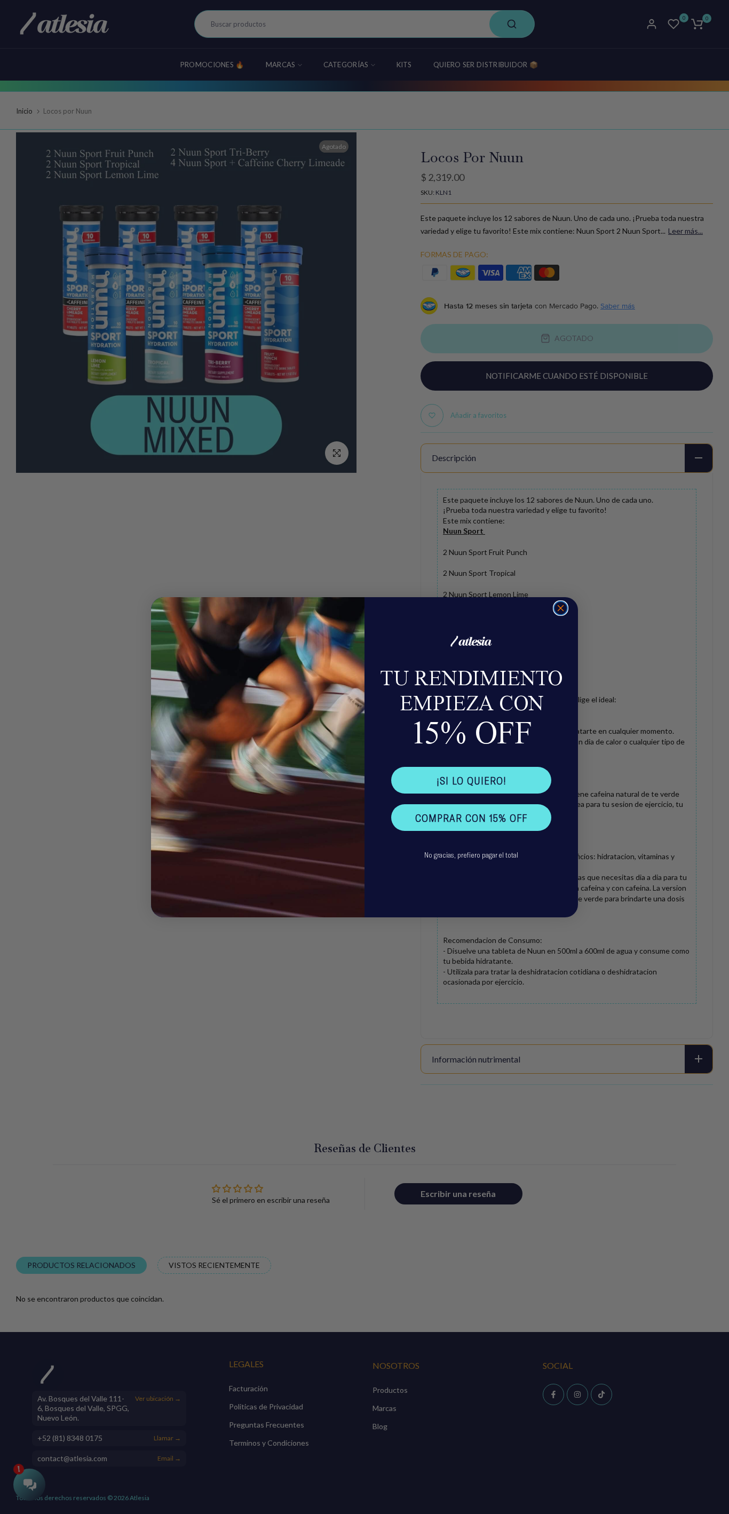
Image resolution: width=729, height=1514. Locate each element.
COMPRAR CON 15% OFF (471, 817)
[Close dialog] (560, 608)
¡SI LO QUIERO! (471, 780)
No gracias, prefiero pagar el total (471, 854)
